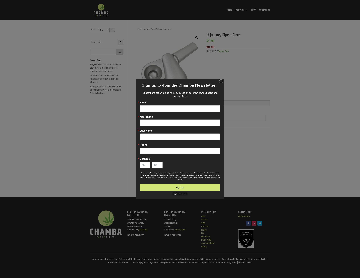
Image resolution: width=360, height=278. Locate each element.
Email (143, 102)
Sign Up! (180, 187)
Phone (144, 144)
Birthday (145, 158)
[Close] (221, 81)
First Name (146, 116)
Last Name (146, 130)
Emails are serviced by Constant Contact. (198, 178)
